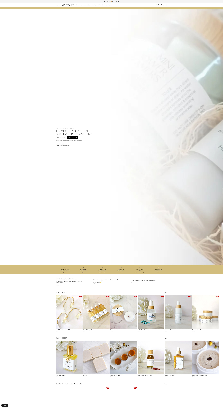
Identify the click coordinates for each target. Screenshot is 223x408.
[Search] (161, 5)
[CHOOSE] (81, 327)
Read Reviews (58, 285)
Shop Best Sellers (61, 137)
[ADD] (217, 327)
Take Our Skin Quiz (72, 137)
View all (166, 292)
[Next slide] (166, 313)
